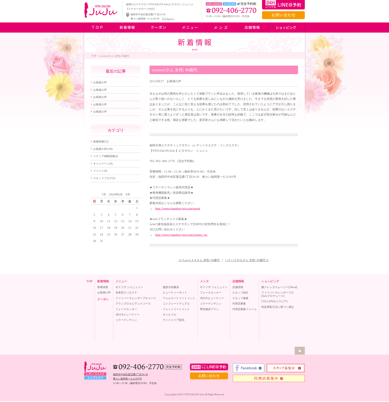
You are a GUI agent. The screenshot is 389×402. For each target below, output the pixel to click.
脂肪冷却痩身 (171, 287)
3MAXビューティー (127, 314)
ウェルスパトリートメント (179, 298)
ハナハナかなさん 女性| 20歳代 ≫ (247, 260)
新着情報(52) (101, 141)
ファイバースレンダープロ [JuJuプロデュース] (277, 294)
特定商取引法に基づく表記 (277, 307)
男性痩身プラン (209, 309)
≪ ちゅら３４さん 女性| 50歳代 (199, 260)
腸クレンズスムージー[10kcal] (279, 287)
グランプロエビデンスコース (133, 303)
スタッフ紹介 (240, 292)
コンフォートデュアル (176, 303)
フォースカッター (126, 309)
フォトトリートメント (176, 309)
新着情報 (103, 281)
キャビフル (169, 314)
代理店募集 (239, 303)
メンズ (204, 281)
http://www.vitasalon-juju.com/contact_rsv (181, 234)
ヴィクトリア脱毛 (173, 320)
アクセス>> (168, 18)
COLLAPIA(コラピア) (274, 301)
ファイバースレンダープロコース (135, 298)
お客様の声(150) (103, 149)
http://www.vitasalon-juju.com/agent (177, 208)
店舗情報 (238, 281)
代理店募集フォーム (244, 309)
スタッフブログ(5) (104, 178)
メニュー (121, 281)
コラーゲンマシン (126, 320)
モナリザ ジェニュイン (129, 287)
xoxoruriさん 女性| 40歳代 (174, 70)
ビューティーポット (175, 292)
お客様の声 (174, 81)
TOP (93, 56)
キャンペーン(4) (103, 163)
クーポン (103, 299)
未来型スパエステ (126, 292)
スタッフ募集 (240, 298)
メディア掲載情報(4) (105, 156)
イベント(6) (100, 170)
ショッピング (270, 281)
